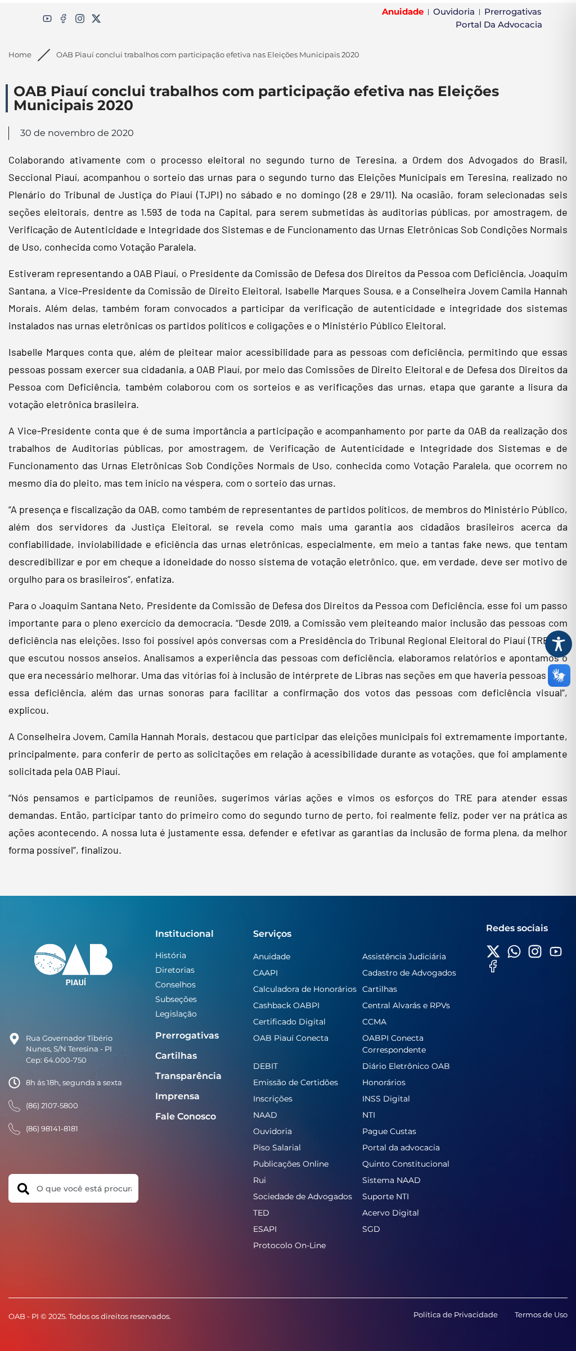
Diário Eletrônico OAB (406, 1066)
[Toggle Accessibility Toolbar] (558, 644)
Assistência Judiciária (404, 956)
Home (20, 54)
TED (261, 1213)
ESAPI (265, 1229)
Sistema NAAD (391, 1180)
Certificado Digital (289, 1022)
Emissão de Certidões (295, 1082)
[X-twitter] (96, 18)
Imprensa (177, 1096)
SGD (371, 1229)
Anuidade (271, 956)
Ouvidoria (272, 1131)
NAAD (265, 1115)
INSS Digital (386, 1099)
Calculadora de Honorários (305, 989)
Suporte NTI (385, 1196)
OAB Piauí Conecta (290, 1038)
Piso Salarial (277, 1148)
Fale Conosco (185, 1116)
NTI (368, 1115)
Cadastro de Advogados (409, 973)
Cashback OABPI (286, 1005)
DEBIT (265, 1066)
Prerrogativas (187, 1035)
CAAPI (265, 973)
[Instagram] (80, 18)
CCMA (374, 1022)
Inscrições (272, 1099)
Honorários (384, 1082)
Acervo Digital (390, 1213)
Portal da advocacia (401, 1148)
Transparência (188, 1076)
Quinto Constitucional (405, 1164)
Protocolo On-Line (289, 1245)
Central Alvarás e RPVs (406, 1005)
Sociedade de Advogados (302, 1196)
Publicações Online (290, 1164)
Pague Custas (389, 1131)
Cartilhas (176, 1055)
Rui (259, 1180)
